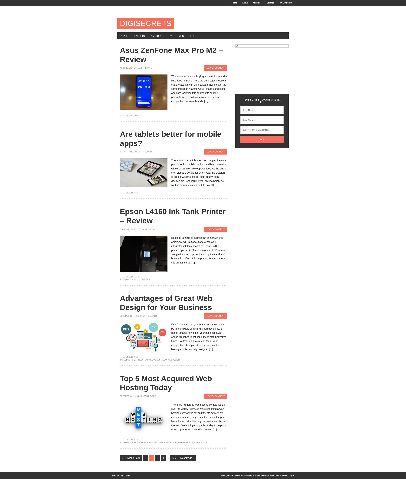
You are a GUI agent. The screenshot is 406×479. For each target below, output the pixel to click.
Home (234, 3)
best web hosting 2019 (165, 443)
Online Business (153, 360)
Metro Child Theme (245, 475)
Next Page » (187, 458)
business (139, 360)
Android (156, 36)
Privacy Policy (285, 3)
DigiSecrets (145, 23)
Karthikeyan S (144, 68)
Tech (193, 36)
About (245, 3)
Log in (291, 475)
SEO (165, 360)
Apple (124, 36)
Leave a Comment (216, 68)
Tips (169, 36)
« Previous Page (131, 458)
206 (174, 458)
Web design (174, 360)
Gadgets (139, 36)
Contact (270, 3)
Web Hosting (200, 443)
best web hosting (143, 443)
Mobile (137, 115)
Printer (145, 280)
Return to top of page (121, 475)
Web (181, 36)
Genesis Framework (266, 475)
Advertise (257, 3)
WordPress (282, 475)
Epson (137, 280)
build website (185, 443)
